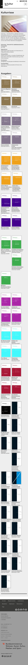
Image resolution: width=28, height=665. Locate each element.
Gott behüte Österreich (6, 519)
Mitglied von (4, 630)
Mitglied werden (11, 600)
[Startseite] (10, 4)
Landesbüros (21, 600)
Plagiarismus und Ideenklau (15, 358)
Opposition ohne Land (6, 553)
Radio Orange (8, 636)
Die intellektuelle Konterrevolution (5, 589)
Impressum (11, 603)
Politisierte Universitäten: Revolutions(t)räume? (17, 267)
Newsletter (4, 603)
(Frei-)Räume (4, 358)
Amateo (6, 637)
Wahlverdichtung (5, 502)
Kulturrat (2, 636)
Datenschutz (19, 603)
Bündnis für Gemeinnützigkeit (6, 634)
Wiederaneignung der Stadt (16, 503)
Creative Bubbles (16, 227)
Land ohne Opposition (17, 571)
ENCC (2, 637)
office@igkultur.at (4, 626)
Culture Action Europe (5, 632)
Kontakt (4, 600)
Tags (3, 606)
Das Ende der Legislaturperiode (16, 485)
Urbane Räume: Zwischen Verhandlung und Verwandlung (6, 187)
